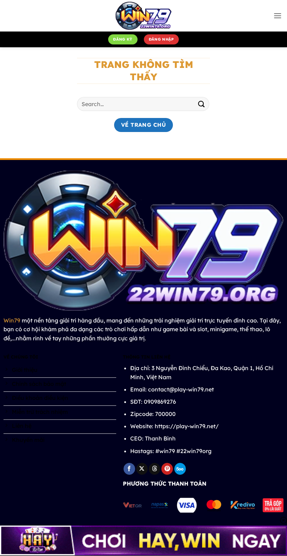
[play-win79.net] (143, 16)
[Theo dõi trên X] (142, 469)
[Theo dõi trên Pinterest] (167, 469)
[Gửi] (202, 104)
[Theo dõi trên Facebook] (129, 469)
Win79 (12, 320)
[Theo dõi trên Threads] (154, 469)
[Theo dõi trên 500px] (180, 469)
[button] (277, 15)
